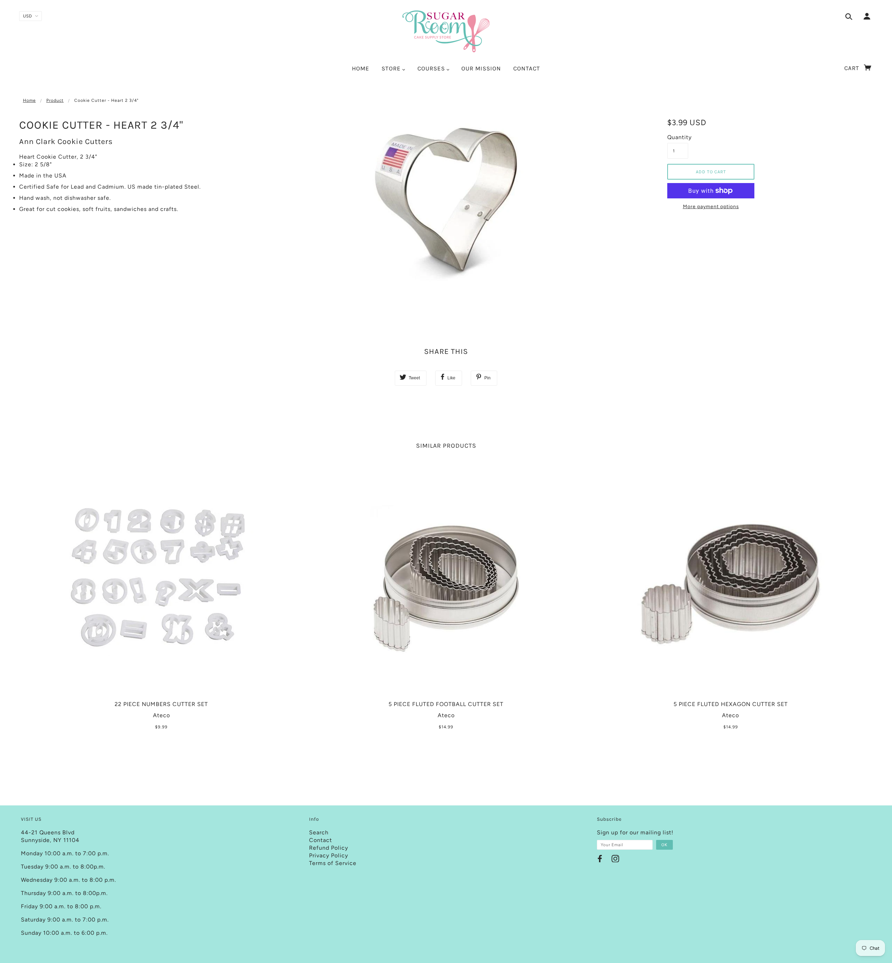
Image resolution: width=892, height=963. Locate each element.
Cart (852, 68)
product (55, 100)
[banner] (446, 31)
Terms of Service (332, 863)
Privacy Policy (328, 855)
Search (319, 832)
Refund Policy (328, 847)
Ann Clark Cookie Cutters (66, 141)
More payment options (711, 207)
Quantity (677, 137)
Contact (320, 840)
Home (29, 100)
